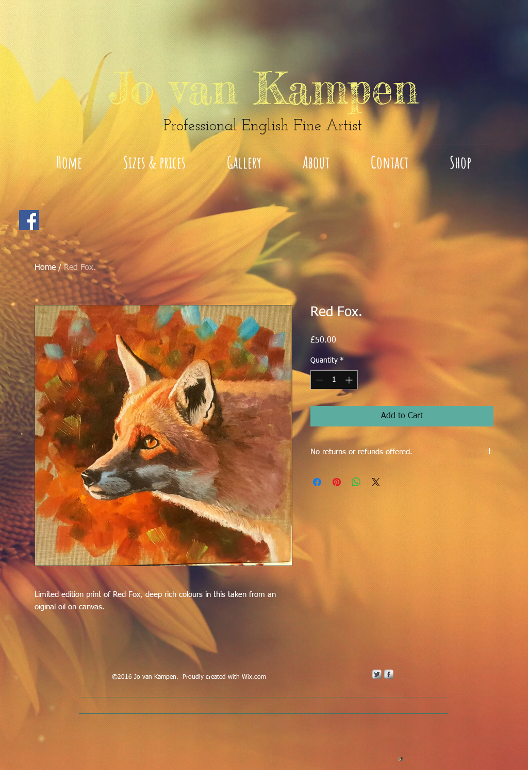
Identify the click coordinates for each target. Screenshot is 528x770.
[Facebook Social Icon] (29, 220)
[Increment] (349, 380)
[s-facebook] (388, 674)
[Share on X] (376, 482)
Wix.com (254, 677)
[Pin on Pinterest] (337, 482)
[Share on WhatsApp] (356, 482)
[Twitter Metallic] (377, 674)
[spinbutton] (334, 380)
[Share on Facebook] (317, 482)
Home (45, 268)
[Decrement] (318, 380)
